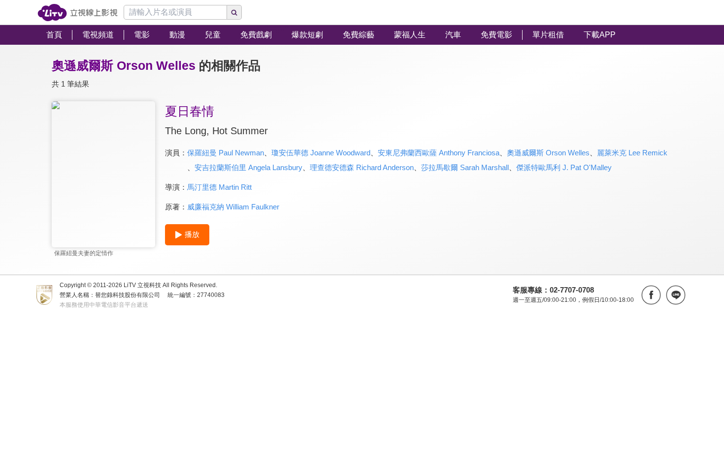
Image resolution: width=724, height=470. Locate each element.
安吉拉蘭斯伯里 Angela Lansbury (248, 167)
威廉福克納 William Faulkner (233, 207)
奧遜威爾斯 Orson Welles (548, 152)
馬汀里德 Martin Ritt (219, 187)
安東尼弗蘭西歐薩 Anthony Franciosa (438, 152)
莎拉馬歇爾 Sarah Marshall (465, 167)
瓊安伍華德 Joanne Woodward (320, 152)
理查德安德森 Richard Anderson (362, 167)
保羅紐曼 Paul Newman (225, 152)
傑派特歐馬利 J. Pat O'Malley (564, 167)
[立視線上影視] (77, 12)
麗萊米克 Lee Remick (632, 152)
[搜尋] (234, 12)
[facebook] (651, 295)
